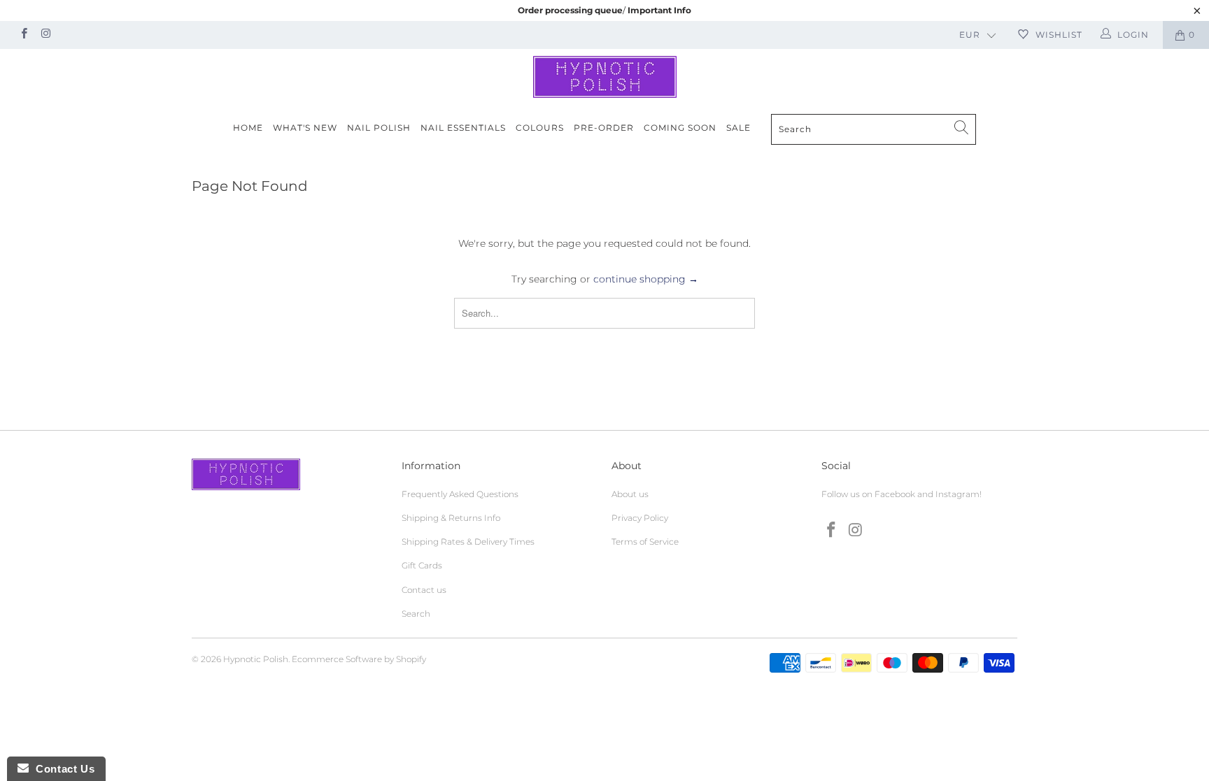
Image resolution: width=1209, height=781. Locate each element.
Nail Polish (379, 127)
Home (248, 127)
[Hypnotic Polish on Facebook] (23, 34)
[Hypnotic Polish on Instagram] (45, 34)
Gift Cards (422, 565)
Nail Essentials (463, 127)
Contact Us (61, 769)
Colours (540, 127)
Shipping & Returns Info (451, 518)
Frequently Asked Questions (460, 494)
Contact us (424, 590)
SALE (738, 127)
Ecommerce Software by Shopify (359, 659)
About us (630, 494)
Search (416, 613)
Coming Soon (680, 127)
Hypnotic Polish (255, 659)
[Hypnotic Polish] (604, 77)
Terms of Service (645, 541)
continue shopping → (645, 279)
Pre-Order (604, 127)
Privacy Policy (639, 518)
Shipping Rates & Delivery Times (468, 541)
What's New (305, 127)
